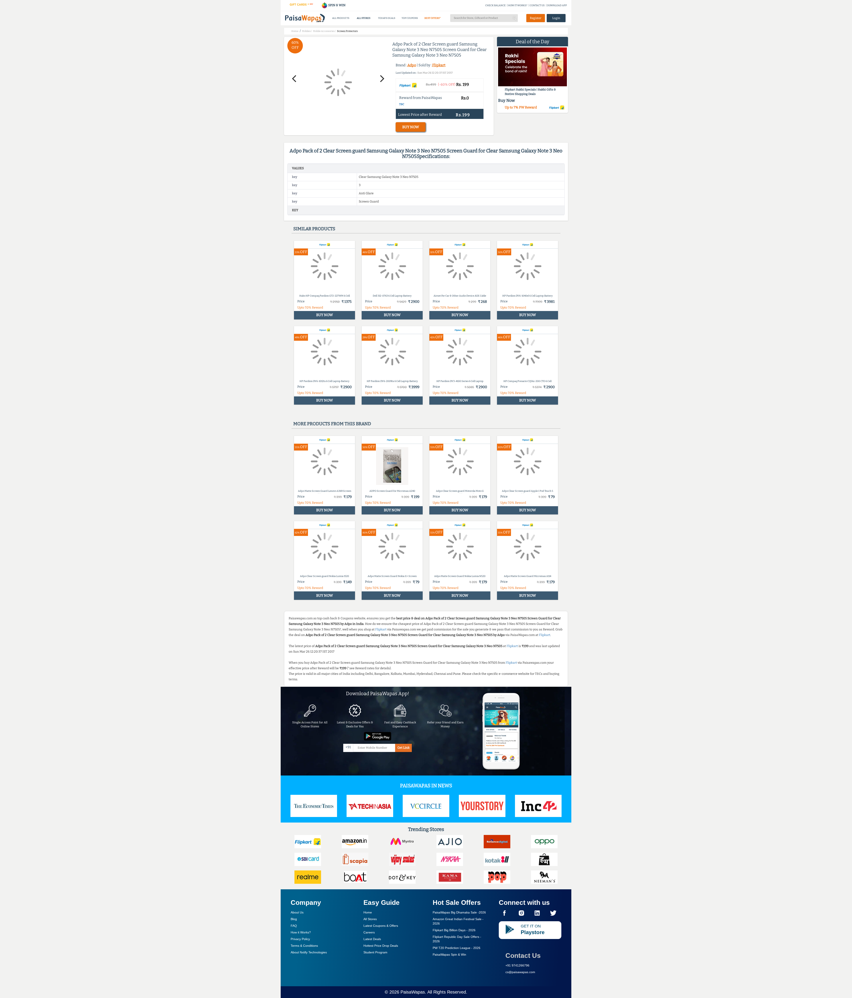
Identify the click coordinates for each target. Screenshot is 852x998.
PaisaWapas (412, 992)
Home (367, 912)
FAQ (294, 925)
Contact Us (523, 955)
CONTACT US (537, 5)
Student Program (375, 952)
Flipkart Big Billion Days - (454, 930)
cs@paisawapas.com (520, 972)
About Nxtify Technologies (309, 952)
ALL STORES (363, 18)
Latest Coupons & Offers (380, 925)
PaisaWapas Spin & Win (449, 954)
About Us (297, 912)
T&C (401, 104)
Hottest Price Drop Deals (380, 945)
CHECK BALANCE (495, 5)
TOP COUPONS (410, 18)
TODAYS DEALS (386, 18)
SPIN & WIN (336, 5)
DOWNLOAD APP (557, 5)
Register (535, 18)
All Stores (370, 919)
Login (556, 18)
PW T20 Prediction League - (456, 948)
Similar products (314, 228)
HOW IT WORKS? (517, 5)
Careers (369, 932)
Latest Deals (372, 939)
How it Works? (301, 932)
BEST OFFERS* (432, 18)
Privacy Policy (300, 939)
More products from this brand (332, 423)
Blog (294, 919)
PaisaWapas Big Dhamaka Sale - (459, 912)
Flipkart (439, 65)
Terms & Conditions (304, 945)
